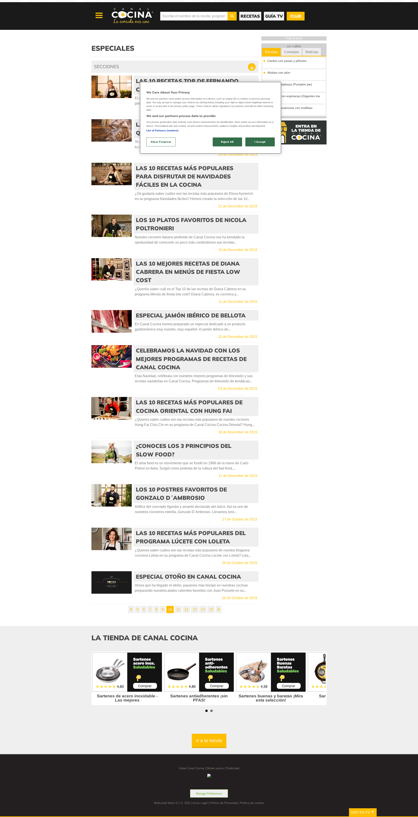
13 (195, 609)
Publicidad (232, 768)
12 (186, 609)
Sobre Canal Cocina (191, 768)
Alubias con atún (278, 72)
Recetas (271, 52)
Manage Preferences (209, 793)
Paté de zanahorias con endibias (289, 108)
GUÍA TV (274, 16)
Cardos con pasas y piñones (287, 61)
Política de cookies (252, 803)
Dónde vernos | (216, 768)
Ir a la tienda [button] (209, 740)
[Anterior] (131, 609)
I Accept (260, 141)
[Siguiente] (218, 609)
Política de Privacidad (224, 803)
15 (211, 609)
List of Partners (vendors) (162, 130)
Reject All (227, 141)
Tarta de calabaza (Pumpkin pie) (289, 84)
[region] (210, 118)
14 (203, 609)
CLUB (295, 16)
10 (170, 609)
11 (178, 609)
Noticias (311, 52)
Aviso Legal (200, 803)
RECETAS (250, 16)
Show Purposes (161, 141)
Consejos (291, 52)
